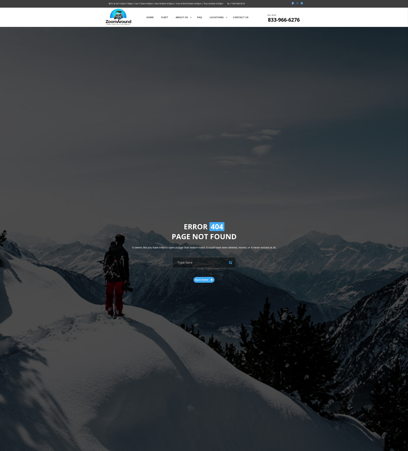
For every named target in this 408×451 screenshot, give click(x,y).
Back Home (202, 279)
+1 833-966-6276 (237, 3)
